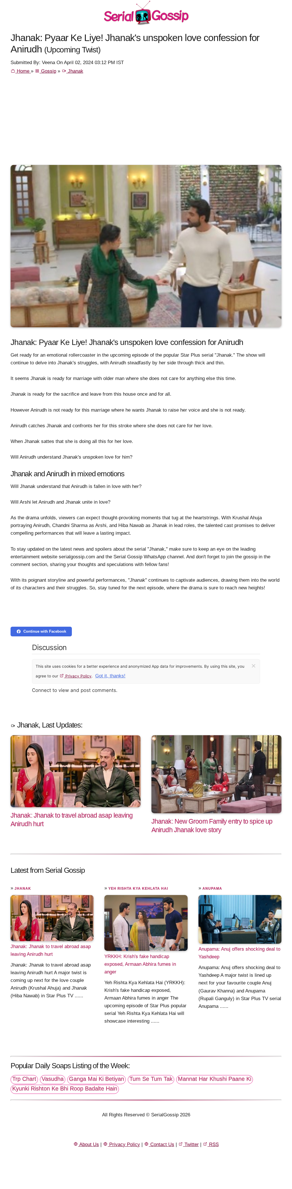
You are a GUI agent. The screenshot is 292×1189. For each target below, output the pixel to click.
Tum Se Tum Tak (151, 1079)
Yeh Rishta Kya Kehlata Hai (138, 888)
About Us (88, 1144)
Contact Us (161, 1144)
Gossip (48, 71)
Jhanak (74, 71)
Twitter (191, 1144)
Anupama (212, 888)
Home (23, 71)
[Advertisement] (146, 122)
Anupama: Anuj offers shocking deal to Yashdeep (239, 952)
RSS (213, 1144)
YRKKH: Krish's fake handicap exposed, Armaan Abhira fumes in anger (140, 963)
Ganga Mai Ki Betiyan (96, 1079)
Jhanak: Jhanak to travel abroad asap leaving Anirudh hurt (51, 950)
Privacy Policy (78, 676)
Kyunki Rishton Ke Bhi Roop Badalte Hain (64, 1088)
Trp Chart (24, 1079)
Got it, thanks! (110, 676)
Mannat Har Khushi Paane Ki (214, 1079)
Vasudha (53, 1079)
